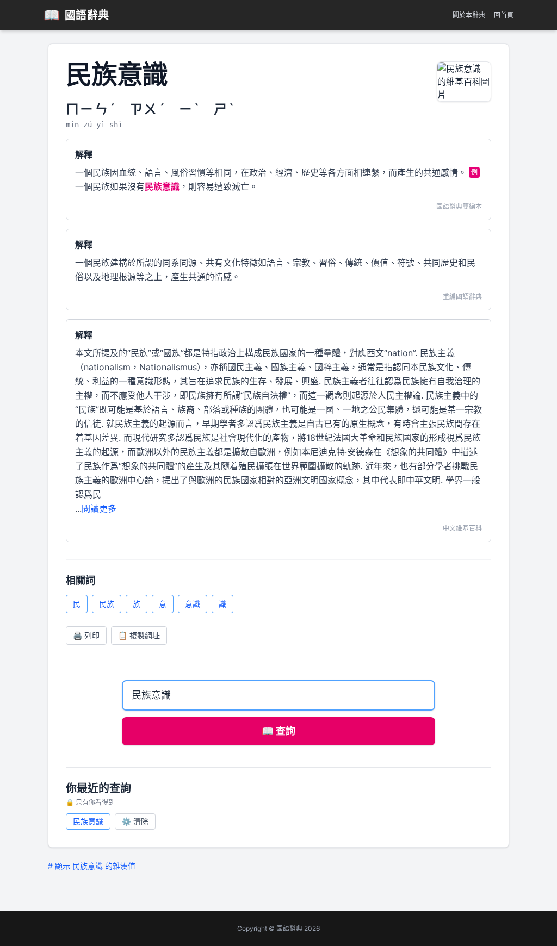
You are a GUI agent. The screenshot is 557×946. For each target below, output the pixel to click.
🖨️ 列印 (86, 635)
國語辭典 (76, 15)
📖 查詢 (278, 731)
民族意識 (88, 821)
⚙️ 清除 (135, 821)
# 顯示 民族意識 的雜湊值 (91, 865)
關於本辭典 (469, 15)
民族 (106, 603)
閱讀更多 (99, 508)
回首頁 (503, 15)
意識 (192, 603)
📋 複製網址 (139, 635)
